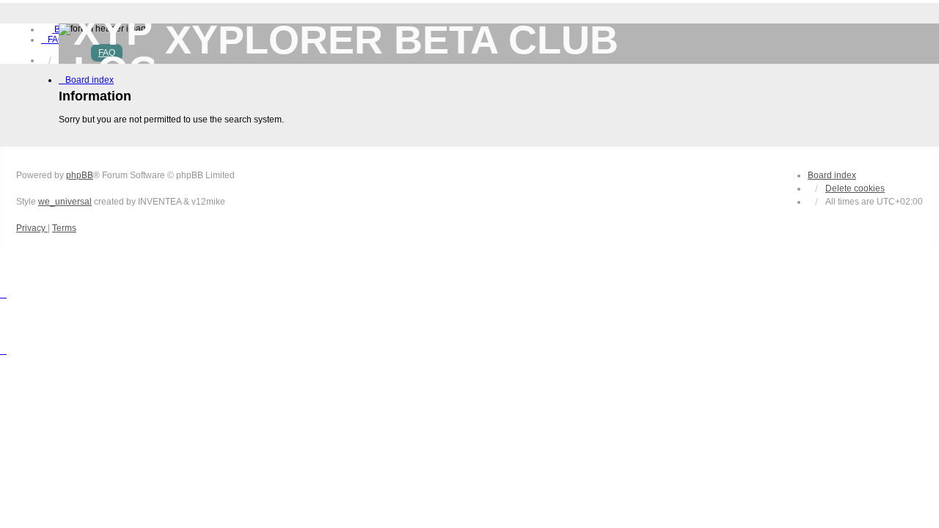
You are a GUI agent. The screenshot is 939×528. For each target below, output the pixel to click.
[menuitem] (53, 39)
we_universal (65, 202)
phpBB (79, 175)
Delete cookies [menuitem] (855, 188)
